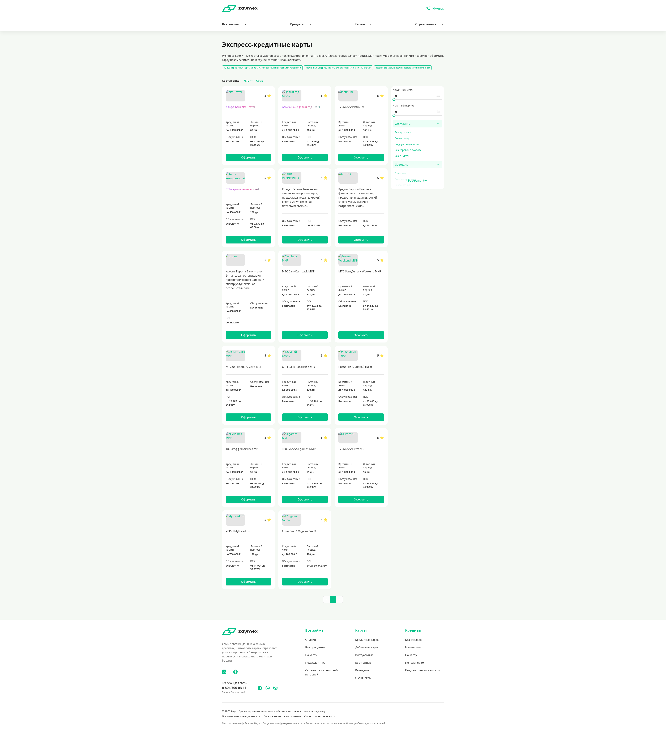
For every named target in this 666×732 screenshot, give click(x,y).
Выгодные (362, 670)
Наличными (413, 647)
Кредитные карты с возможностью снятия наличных (403, 67)
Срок (259, 81)
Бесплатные (363, 663)
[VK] (224, 672)
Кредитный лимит (404, 89)
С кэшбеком (363, 678)
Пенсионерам (414, 663)
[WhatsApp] (268, 688)
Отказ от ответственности (319, 716)
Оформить (248, 157)
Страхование (425, 24)
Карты (360, 24)
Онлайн (310, 640)
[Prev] (326, 599)
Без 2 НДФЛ (402, 155)
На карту (311, 655)
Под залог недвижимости (422, 670)
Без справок (413, 640)
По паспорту (402, 138)
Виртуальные (364, 655)
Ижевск (438, 8)
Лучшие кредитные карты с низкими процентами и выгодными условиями (262, 67)
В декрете (400, 173)
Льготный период (403, 105)
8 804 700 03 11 (234, 687)
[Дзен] (235, 672)
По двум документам (407, 144)
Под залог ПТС (315, 663)
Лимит (248, 81)
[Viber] (275, 688)
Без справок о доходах (408, 150)
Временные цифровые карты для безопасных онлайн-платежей (338, 67)
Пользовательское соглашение (282, 716)
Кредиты (297, 24)
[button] (234, 24)
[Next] (339, 599)
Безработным (403, 185)
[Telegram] (260, 688)
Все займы (231, 24)
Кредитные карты (367, 640)
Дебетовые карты (367, 647)
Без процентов (315, 647)
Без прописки (403, 132)
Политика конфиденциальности (241, 716)
